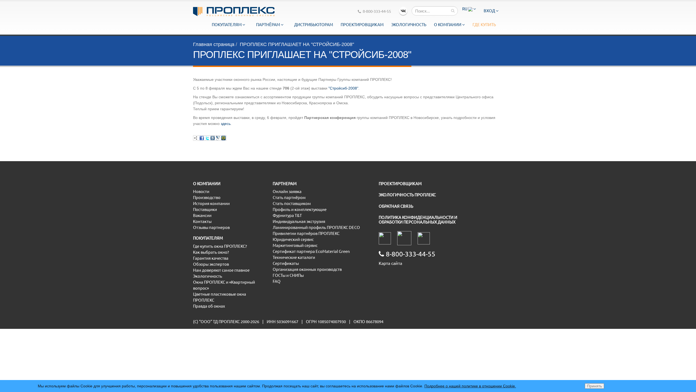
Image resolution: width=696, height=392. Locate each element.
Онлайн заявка (287, 191)
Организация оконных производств (307, 269)
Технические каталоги (294, 257)
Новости (201, 191)
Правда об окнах (209, 306)
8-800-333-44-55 (377, 11)
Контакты (202, 221)
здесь (226, 123)
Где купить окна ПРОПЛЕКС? (220, 246)
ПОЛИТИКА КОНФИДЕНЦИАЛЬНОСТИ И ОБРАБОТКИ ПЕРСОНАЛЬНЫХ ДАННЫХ (418, 219)
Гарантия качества (210, 258)
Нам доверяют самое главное (221, 270)
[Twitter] (207, 138)
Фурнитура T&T (287, 215)
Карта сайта (390, 263)
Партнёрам (268, 24)
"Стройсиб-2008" (343, 88)
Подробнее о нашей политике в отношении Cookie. (470, 386)
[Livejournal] (218, 138)
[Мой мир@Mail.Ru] (223, 138)
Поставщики (205, 209)
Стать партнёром (289, 197)
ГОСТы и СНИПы (288, 275)
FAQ (277, 281)
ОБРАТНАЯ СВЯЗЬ (396, 206)
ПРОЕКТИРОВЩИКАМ (400, 183)
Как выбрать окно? (211, 252)
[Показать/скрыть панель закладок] (195, 138)
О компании (448, 24)
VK (403, 11)
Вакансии (202, 215)
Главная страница (213, 44)
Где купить (484, 24)
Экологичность (408, 24)
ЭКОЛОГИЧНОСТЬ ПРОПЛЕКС (407, 194)
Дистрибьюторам (313, 24)
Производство (206, 197)
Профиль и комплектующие (300, 209)
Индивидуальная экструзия (299, 221)
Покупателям (227, 24)
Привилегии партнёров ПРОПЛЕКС (306, 233)
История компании (211, 203)
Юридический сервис (293, 239)
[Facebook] (202, 138)
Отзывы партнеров (211, 227)
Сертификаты (286, 263)
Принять (594, 386)
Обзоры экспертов (211, 264)
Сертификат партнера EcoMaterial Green (311, 251)
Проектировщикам (362, 24)
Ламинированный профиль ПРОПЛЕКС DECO (316, 227)
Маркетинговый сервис (295, 245)
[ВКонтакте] (212, 138)
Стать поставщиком (292, 203)
